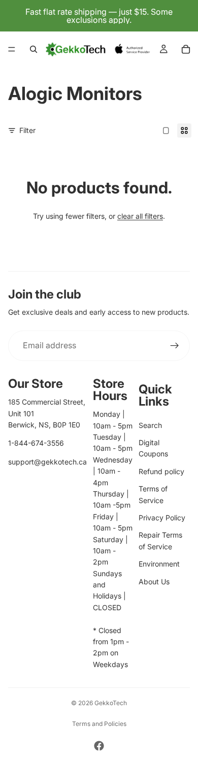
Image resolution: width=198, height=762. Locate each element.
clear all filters (140, 216)
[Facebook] (99, 746)
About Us (154, 581)
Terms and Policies (99, 723)
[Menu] (11, 49)
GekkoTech (110, 703)
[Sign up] (174, 345)
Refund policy (161, 471)
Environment (159, 563)
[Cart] (186, 49)
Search (150, 425)
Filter (27, 130)
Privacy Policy (162, 517)
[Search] (33, 49)
